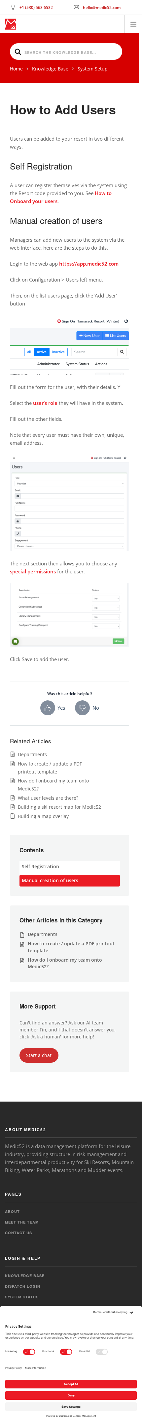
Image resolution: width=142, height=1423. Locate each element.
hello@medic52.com (102, 7)
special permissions (33, 571)
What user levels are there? (48, 798)
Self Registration (40, 866)
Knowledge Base (25, 1275)
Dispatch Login (22, 1286)
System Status (22, 1296)
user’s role (45, 403)
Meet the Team (22, 1222)
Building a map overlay (43, 816)
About (12, 1211)
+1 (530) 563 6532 (36, 7)
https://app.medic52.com (89, 263)
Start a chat (39, 1055)
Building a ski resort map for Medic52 (59, 807)
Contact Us (18, 1232)
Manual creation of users (50, 880)
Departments (32, 754)
